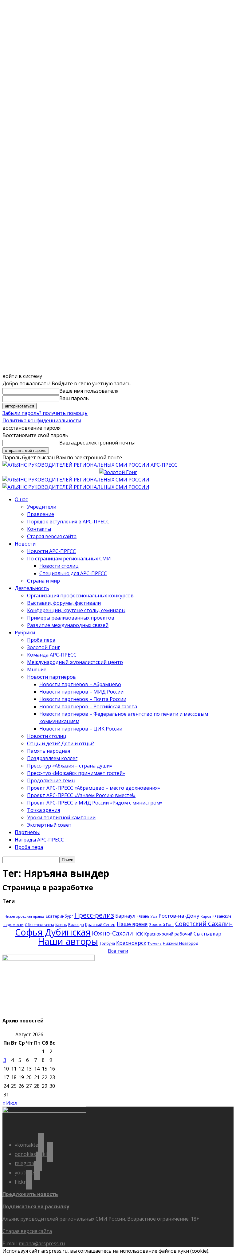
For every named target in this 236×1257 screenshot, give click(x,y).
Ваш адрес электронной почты (97, 442)
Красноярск (131, 942)
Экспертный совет (49, 824)
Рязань (142, 916)
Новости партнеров (51, 677)
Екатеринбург (59, 916)
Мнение (36, 669)
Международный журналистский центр (75, 662)
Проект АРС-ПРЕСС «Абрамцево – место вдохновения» (93, 787)
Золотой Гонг (43, 647)
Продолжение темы (51, 780)
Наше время (132, 923)
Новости (25, 543)
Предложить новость (30, 1194)
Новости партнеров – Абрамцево (80, 684)
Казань (61, 924)
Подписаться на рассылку (35, 1206)
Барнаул (125, 915)
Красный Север (100, 924)
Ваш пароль (74, 398)
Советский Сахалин (204, 923)
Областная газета (39, 925)
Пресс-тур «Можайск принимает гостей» (76, 773)
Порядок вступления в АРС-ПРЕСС (68, 521)
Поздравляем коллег (52, 758)
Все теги (118, 951)
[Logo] (75, 479)
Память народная (48, 750)
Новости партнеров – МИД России (81, 691)
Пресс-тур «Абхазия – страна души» (69, 765)
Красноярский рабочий (168, 934)
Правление (40, 514)
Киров (206, 916)
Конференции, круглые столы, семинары (76, 610)
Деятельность (32, 588)
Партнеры (27, 832)
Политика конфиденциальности (41, 420)
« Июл (9, 1102)
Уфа (154, 916)
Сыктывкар (207, 933)
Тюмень (155, 943)
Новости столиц (59, 566)
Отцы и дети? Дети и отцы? (60, 743)
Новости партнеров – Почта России (82, 699)
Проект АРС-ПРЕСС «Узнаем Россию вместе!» (81, 795)
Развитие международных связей (67, 625)
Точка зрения (43, 810)
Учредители (41, 506)
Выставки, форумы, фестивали (64, 603)
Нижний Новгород (180, 943)
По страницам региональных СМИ (69, 558)
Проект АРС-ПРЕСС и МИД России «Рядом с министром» (95, 802)
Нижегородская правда (25, 916)
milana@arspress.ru (42, 1243)
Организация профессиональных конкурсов (80, 595)
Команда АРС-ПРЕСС (52, 654)
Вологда (76, 924)
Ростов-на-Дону (179, 915)
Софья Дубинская (53, 932)
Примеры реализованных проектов (70, 617)
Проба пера (41, 640)
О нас (21, 499)
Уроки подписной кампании (61, 817)
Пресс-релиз (94, 915)
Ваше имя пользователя (88, 390)
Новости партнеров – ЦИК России (80, 728)
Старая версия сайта (52, 536)
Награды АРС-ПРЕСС (39, 839)
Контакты (39, 529)
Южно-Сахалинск (117, 933)
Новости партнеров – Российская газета (88, 706)
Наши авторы (68, 941)
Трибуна (107, 943)
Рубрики (25, 632)
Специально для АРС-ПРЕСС (73, 573)
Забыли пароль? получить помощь (45, 413)
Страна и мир (43, 580)
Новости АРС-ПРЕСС (51, 551)
